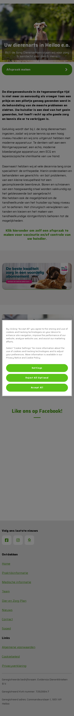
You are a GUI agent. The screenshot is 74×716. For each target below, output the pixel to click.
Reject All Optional (37, 377)
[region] (37, 358)
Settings (37, 368)
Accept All (37, 387)
